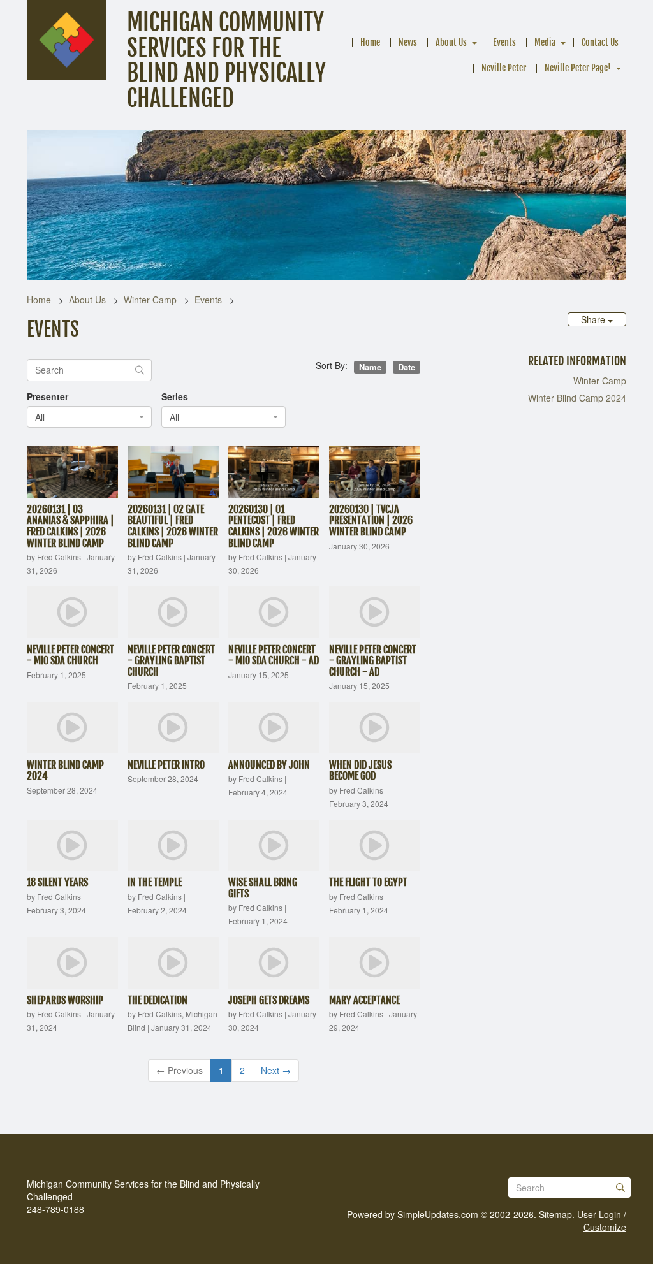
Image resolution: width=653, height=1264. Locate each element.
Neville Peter (503, 67)
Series (174, 396)
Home (370, 42)
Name (370, 367)
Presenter (47, 396)
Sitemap (555, 1214)
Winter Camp (150, 299)
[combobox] (89, 417)
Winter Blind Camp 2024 (577, 397)
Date (406, 367)
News (408, 42)
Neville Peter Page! (578, 67)
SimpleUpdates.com (437, 1214)
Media (544, 42)
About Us (451, 42)
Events (504, 42)
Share (594, 319)
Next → (276, 1070)
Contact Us (600, 42)
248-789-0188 (55, 1209)
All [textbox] (40, 416)
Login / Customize (604, 1220)
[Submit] (620, 1187)
